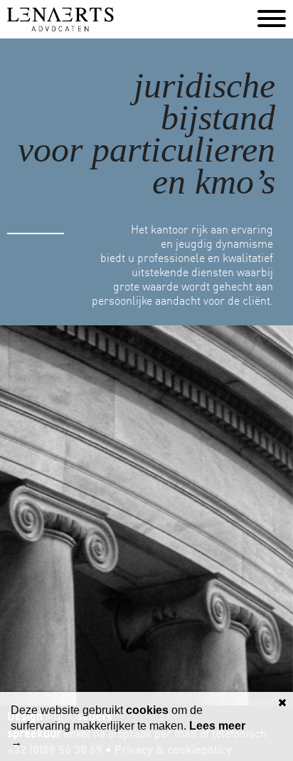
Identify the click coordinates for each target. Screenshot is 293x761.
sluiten (282, 703)
